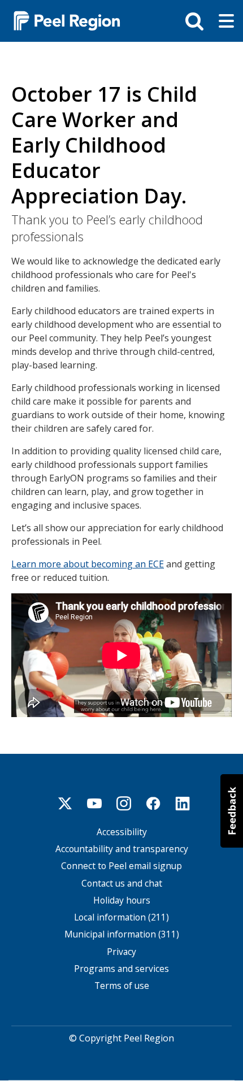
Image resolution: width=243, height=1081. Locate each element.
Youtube (94, 803)
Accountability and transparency (121, 849)
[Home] (62, 20)
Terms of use (121, 986)
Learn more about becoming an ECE (87, 564)
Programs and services (121, 969)
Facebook (153, 803)
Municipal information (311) (121, 934)
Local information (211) (121, 917)
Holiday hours (121, 900)
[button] (231, 811)
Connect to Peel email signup (121, 866)
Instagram (123, 803)
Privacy (121, 952)
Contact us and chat (121, 883)
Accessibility (122, 832)
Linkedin (182, 803)
